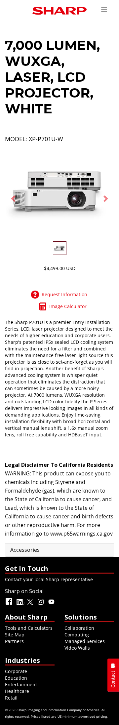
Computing (76, 634)
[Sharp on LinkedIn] (20, 604)
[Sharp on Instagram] (41, 604)
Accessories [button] (25, 549)
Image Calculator (68, 306)
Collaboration (79, 628)
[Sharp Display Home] (59, 10)
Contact (113, 679)
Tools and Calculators (29, 628)
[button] (13, 198)
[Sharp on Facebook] (9, 604)
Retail (11, 698)
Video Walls (77, 648)
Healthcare (17, 691)
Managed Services (84, 641)
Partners (14, 641)
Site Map (14, 634)
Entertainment (21, 684)
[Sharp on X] (30, 604)
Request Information (64, 294)
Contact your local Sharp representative (49, 579)
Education (16, 678)
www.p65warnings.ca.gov (81, 533)
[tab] (59, 550)
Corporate (16, 671)
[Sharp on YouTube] (52, 604)
